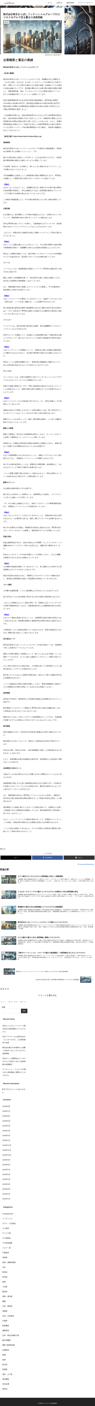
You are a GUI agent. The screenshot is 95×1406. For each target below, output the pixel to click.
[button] (79, 858)
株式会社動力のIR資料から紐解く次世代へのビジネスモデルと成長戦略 (14, 1051)
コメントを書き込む (47, 995)
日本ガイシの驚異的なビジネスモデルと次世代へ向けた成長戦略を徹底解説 (14, 1061)
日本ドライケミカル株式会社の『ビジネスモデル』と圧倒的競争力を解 (14, 1040)
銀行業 (3, 849)
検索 (3, 1007)
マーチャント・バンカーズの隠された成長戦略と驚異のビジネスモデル (14, 1072)
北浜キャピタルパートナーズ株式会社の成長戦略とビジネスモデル (14, 1029)
